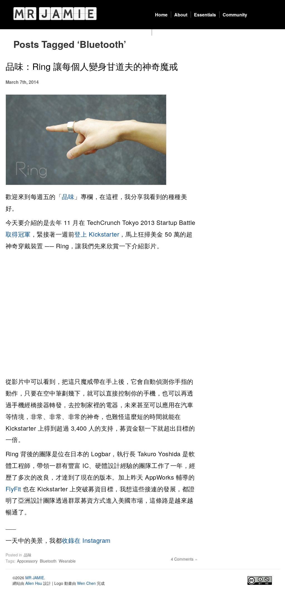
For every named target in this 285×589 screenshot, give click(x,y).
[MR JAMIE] (55, 13)
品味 (68, 196)
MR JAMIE (34, 577)
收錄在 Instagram (86, 540)
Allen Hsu (33, 583)
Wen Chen (86, 583)
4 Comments (182, 559)
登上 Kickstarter (96, 234)
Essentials (205, 14)
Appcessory (27, 561)
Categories (166, 32)
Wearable (67, 561)
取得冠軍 (18, 234)
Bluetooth (48, 561)
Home (161, 14)
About (180, 14)
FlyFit (13, 488)
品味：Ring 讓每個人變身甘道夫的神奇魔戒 (92, 66)
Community (235, 14)
